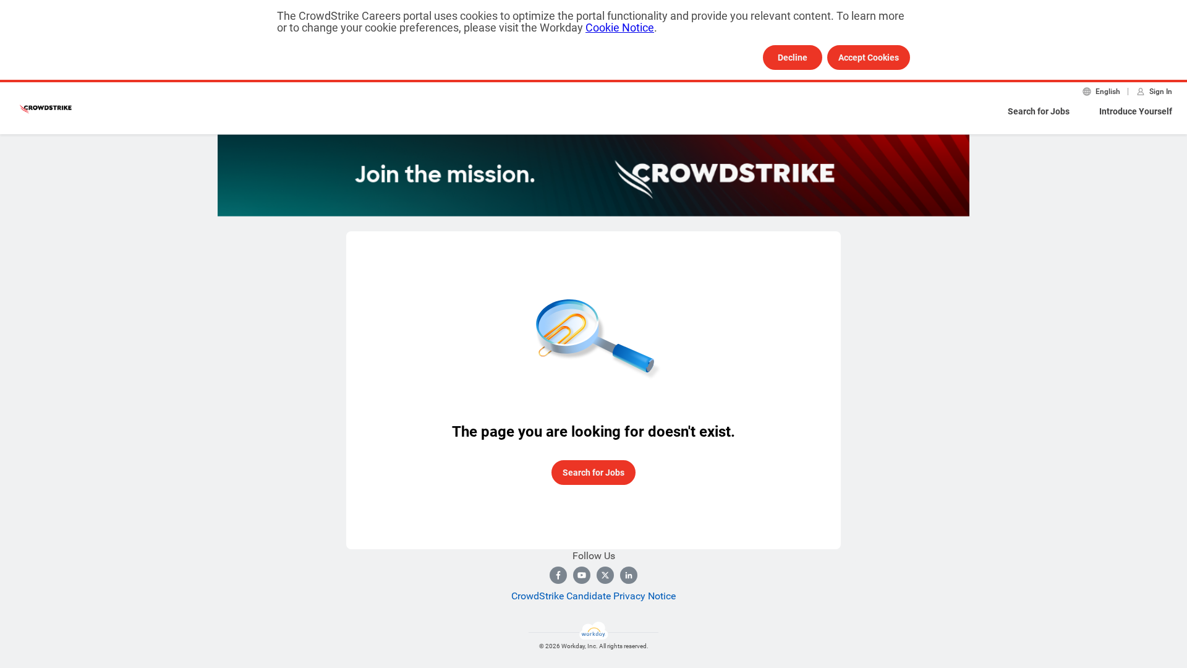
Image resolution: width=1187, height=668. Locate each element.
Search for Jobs (1039, 111)
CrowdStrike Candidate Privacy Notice (593, 596)
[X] (605, 575)
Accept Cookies (868, 57)
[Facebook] (558, 575)
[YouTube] (581, 575)
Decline (792, 57)
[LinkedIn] (628, 575)
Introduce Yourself (1135, 111)
